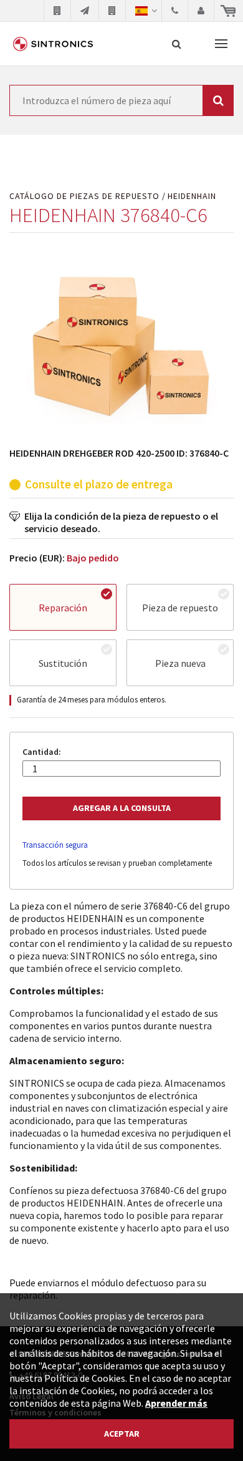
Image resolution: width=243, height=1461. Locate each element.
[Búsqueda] (177, 44)
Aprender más (176, 1403)
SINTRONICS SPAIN (53, 44)
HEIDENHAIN (192, 196)
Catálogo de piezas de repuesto (84, 196)
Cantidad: (41, 752)
